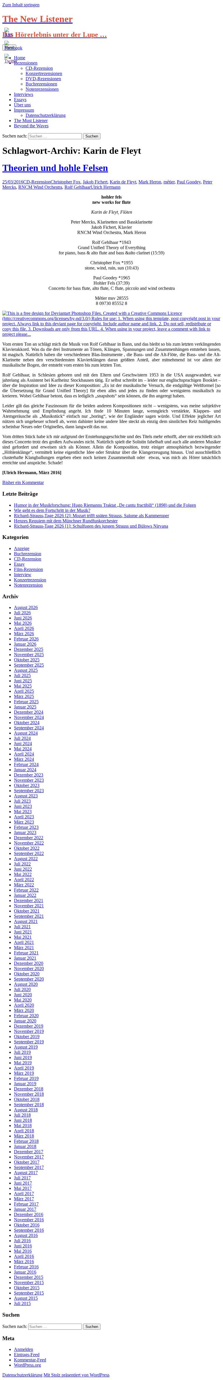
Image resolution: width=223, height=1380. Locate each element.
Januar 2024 (25, 769)
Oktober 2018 (26, 1099)
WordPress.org (27, 1365)
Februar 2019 (26, 1078)
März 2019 (24, 1073)
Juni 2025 (23, 680)
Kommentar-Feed (30, 1359)
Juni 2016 (23, 1245)
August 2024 (26, 733)
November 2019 (29, 1031)
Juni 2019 (23, 1057)
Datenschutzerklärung (46, 115)
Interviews (23, 94)
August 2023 (26, 795)
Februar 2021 (26, 952)
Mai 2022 (23, 874)
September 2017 (29, 1167)
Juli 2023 (22, 801)
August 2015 (26, 1298)
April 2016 (24, 1256)
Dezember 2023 (28, 774)
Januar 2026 (25, 644)
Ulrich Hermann (106, 187)
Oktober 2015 (26, 1287)
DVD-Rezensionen (43, 78)
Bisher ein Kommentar (23, 482)
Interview (22, 574)
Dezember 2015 (28, 1277)
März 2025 (24, 696)
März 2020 (24, 1010)
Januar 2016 (25, 1272)
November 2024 (29, 717)
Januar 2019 (25, 1083)
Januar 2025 (25, 706)
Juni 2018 (23, 1120)
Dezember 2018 (28, 1088)
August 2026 (26, 607)
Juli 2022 (22, 863)
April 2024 (24, 753)
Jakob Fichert (95, 181)
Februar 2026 (26, 638)
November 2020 (29, 968)
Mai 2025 (23, 685)
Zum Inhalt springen (20, 4)
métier (169, 181)
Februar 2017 (26, 1204)
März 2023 (24, 822)
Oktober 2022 (26, 848)
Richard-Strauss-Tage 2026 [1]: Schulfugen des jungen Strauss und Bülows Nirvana (91, 526)
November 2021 (29, 905)
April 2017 (24, 1193)
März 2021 (24, 947)
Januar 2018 (25, 1146)
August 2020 (26, 984)
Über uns (22, 104)
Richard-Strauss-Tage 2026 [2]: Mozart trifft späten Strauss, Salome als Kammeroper (91, 515)
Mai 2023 (23, 811)
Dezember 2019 (28, 1026)
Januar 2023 (25, 832)
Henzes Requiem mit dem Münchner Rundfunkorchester (66, 520)
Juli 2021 (22, 926)
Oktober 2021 (26, 910)
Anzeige (21, 548)
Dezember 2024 (28, 712)
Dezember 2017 (28, 1151)
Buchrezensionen (41, 83)
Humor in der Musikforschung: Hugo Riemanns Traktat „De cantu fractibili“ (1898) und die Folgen (105, 505)
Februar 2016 (26, 1266)
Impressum (24, 110)
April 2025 (24, 691)
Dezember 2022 (28, 837)
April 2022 (24, 879)
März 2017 (24, 1198)
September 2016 (29, 1230)
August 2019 (26, 1047)
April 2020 (24, 1005)
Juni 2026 (23, 617)
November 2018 (29, 1094)
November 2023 (29, 780)
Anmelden (23, 1349)
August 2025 (26, 670)
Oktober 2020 (26, 973)
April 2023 (24, 816)
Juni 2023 (23, 806)
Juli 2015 (22, 1303)
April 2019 (24, 1067)
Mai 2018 (23, 1125)
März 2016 (24, 1261)
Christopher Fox (65, 181)
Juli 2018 (22, 1115)
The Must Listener (31, 120)
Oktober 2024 (26, 722)
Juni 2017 (23, 1183)
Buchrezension (27, 553)
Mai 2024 (23, 748)
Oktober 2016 (26, 1224)
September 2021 (29, 916)
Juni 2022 (23, 869)
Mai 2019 (23, 1062)
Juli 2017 (22, 1177)
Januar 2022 (25, 895)
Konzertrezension (30, 579)
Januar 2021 (25, 958)
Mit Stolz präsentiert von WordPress (76, 1374)
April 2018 (24, 1130)
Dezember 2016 (28, 1214)
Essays (20, 99)
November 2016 (29, 1219)
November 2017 (29, 1156)
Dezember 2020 (28, 963)
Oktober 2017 (26, 1162)
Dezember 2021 (28, 900)
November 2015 (29, 1282)
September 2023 (29, 790)
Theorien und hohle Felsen (55, 168)
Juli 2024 (22, 738)
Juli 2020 (22, 989)
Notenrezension (28, 585)
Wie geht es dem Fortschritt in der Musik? (52, 510)
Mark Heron (150, 181)
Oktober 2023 (26, 785)
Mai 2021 (23, 937)
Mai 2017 (23, 1188)
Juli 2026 (22, 612)
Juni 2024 (23, 743)
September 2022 (29, 853)
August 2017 (26, 1172)
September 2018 (29, 1104)
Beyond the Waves (31, 125)
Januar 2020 (25, 1020)
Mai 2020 (23, 999)
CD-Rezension (39, 68)
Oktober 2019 (26, 1036)
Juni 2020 (23, 994)
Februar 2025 (26, 701)
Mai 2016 (23, 1251)
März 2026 (24, 633)
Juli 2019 (22, 1052)
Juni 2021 (23, 931)
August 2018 (26, 1109)
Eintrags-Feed (26, 1354)
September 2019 (29, 1041)
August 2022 (26, 858)
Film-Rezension (28, 569)
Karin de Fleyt (123, 181)
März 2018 (24, 1135)
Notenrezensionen (42, 89)
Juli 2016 (22, 1240)
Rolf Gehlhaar (77, 187)
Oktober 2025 (26, 659)
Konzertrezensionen (44, 73)
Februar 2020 (26, 1015)
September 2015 (29, 1292)
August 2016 (26, 1235)
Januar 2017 (25, 1209)
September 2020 (29, 978)
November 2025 (29, 654)
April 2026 (24, 628)
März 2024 (24, 759)
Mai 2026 (23, 623)
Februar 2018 (26, 1141)
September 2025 (29, 665)
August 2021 (26, 921)
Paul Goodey (189, 181)
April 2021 (24, 942)
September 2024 (29, 727)
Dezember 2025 (28, 649)
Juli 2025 (22, 675)
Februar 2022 (26, 890)
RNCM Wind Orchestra (40, 187)
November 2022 (29, 842)
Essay (19, 564)
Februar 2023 (26, 827)
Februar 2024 (26, 764)
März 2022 (24, 884)
